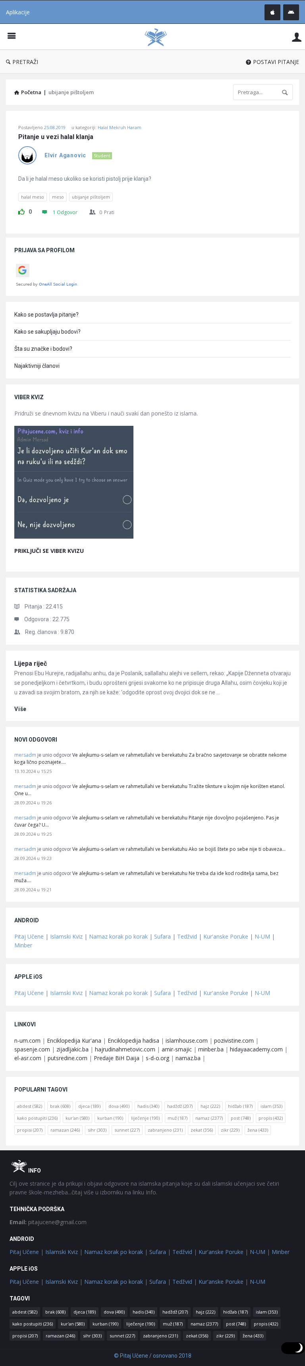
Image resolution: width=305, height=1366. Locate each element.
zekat (202, 1130)
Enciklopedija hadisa (133, 1040)
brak (60, 1106)
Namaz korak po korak (118, 936)
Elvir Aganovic (65, 155)
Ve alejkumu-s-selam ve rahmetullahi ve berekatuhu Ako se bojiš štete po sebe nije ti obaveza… (179, 849)
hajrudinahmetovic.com (125, 1049)
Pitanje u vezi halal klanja (55, 137)
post (241, 1118)
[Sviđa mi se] (21, 210)
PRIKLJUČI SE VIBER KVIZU (49, 551)
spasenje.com (32, 1049)
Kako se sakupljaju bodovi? (47, 331)
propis (271, 1118)
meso (58, 197)
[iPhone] (272, 12)
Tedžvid (187, 936)
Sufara (162, 936)
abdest (29, 1106)
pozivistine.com (234, 1040)
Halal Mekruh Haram (119, 127)
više (20, 709)
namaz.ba (188, 1058)
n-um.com (27, 1040)
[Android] (291, 12)
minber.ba (211, 1049)
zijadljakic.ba (72, 1049)
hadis (148, 1106)
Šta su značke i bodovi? (43, 349)
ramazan (65, 1130)
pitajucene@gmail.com (48, 1222)
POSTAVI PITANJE (276, 62)
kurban (110, 1118)
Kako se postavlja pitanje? (46, 314)
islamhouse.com (187, 1040)
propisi (29, 1130)
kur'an (77, 1118)
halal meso (32, 197)
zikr (230, 1130)
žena (257, 1130)
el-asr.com (27, 1058)
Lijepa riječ (30, 663)
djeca (89, 1106)
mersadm (25, 755)
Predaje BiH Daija (116, 1058)
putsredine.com (67, 1058)
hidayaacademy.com (256, 1049)
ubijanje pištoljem (91, 197)
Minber (23, 945)
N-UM (262, 936)
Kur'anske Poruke (225, 936)
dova (118, 1106)
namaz (209, 1118)
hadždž (180, 1106)
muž (177, 1118)
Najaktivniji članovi (37, 366)
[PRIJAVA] (296, 37)
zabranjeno (165, 1130)
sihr (97, 1130)
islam (271, 1106)
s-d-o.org (157, 1058)
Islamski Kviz (66, 936)
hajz (210, 1106)
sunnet (127, 1130)
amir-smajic (177, 1049)
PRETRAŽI (25, 62)
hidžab (240, 1106)
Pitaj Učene (29, 936)
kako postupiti (37, 1118)
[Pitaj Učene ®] (160, 37)
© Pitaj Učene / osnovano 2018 (152, 1355)
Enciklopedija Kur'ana (74, 1040)
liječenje (145, 1118)
